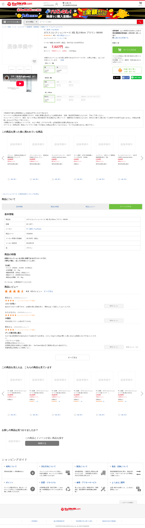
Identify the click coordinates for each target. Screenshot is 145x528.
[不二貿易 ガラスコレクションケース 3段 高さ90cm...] (17, 380)
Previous (3, 158)
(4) (59, 401)
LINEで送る (137, 77)
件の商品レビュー (63, 35)
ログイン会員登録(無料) (49, 4)
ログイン (23, 25)
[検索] (140, 22)
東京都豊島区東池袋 (70, 4)
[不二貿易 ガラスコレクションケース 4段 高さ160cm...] (61, 380)
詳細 (62, 60)
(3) (37, 401)
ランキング (60, 38)
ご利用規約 (34, 521)
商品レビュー (90, 207)
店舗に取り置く (129, 70)
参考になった (114, 306)
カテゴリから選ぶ (13, 22)
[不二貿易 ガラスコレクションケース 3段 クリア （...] (105, 380)
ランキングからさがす (63, 25)
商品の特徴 (55, 207)
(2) (103, 401)
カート (140, 6)
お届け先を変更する (121, 38)
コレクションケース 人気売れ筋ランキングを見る (21, 194)
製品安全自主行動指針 (109, 521)
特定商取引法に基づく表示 (84, 521)
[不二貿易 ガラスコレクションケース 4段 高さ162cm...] (39, 380)
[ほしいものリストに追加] (34, 61)
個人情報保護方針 (59, 521)
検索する (42, 443)
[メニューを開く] (3, 4)
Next (142, 158)
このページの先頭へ (128, 502)
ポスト (118, 77)
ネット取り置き (101, 25)
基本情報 (19, 207)
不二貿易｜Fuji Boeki (51, 30)
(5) (81, 401)
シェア (127, 77)
